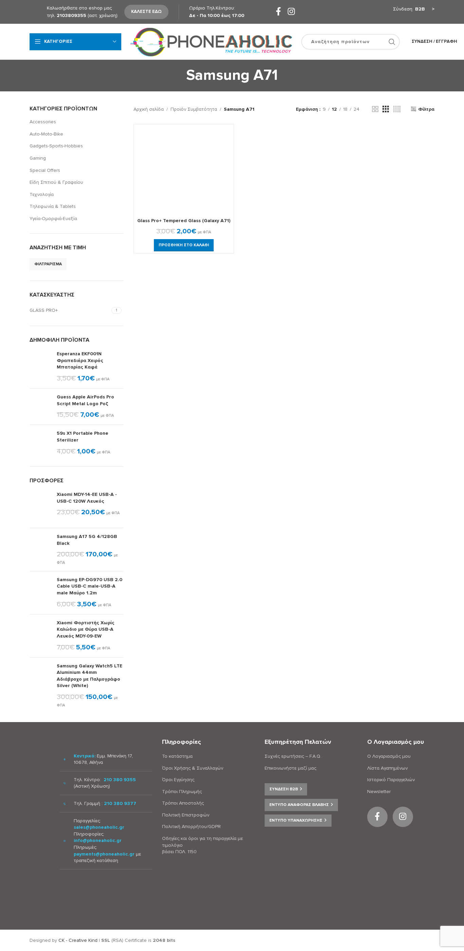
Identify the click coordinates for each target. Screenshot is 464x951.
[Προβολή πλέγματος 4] (396, 109)
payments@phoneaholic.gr (104, 854)
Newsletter (379, 791)
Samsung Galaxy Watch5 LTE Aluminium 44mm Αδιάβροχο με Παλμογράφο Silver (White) (89, 676)
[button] (184, 245)
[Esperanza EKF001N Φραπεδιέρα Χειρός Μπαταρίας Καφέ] (41, 367)
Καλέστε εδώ (146, 11)
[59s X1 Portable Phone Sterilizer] (41, 443)
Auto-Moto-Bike (46, 134)
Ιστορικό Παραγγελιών (391, 780)
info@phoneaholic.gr (98, 840)
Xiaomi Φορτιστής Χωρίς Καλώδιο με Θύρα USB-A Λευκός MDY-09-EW (85, 629)
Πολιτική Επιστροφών (185, 815)
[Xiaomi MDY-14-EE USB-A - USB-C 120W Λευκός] (41, 507)
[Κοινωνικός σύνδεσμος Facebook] (278, 12)
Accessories (43, 122)
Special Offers (45, 170)
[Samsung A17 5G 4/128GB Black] (41, 549)
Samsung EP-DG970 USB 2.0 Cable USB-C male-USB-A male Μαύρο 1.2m (89, 586)
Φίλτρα (426, 109)
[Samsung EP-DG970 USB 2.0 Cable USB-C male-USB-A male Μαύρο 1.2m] (41, 592)
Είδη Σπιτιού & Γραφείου (56, 182)
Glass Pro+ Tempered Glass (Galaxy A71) (183, 220)
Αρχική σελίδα (148, 109)
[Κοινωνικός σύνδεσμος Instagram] (291, 12)
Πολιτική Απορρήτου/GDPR (191, 826)
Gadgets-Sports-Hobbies (56, 146)
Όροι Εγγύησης (178, 780)
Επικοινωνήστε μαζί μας (290, 768)
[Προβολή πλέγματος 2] (375, 109)
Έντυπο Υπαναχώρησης (295, 820)
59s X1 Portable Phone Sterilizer (82, 436)
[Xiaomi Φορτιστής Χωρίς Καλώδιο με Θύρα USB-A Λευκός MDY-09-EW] (41, 636)
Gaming (38, 158)
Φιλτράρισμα (48, 264)
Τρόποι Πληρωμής (182, 791)
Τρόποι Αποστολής (183, 803)
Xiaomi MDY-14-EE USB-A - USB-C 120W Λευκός (87, 497)
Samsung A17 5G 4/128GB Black (87, 540)
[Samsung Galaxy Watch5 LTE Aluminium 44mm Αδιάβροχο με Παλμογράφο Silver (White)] (41, 685)
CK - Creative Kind (77, 940)
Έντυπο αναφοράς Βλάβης (299, 804)
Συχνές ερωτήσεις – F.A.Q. (293, 756)
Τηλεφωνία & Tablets (53, 206)
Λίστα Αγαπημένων (387, 768)
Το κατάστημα (177, 756)
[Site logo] (211, 41)
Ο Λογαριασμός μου (389, 756)
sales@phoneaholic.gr (99, 827)
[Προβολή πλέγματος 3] (385, 109)
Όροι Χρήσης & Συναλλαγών (192, 768)
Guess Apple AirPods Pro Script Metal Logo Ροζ (85, 400)
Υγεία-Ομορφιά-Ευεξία (53, 218)
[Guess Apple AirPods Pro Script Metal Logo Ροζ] (41, 406)
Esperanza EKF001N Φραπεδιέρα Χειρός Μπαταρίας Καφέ (80, 360)
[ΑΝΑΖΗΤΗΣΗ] (392, 42)
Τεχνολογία (42, 194)
